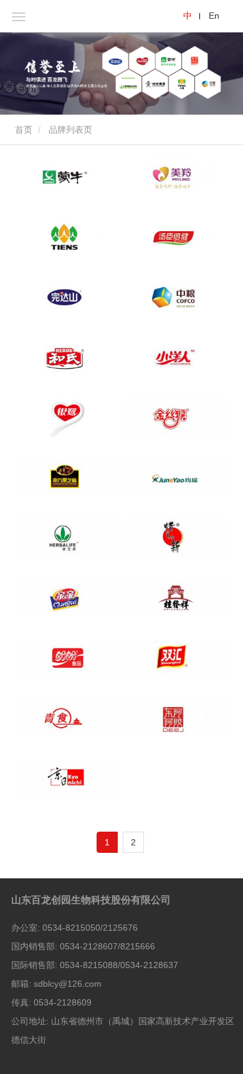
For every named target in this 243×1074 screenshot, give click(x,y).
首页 (22, 130)
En (214, 16)
